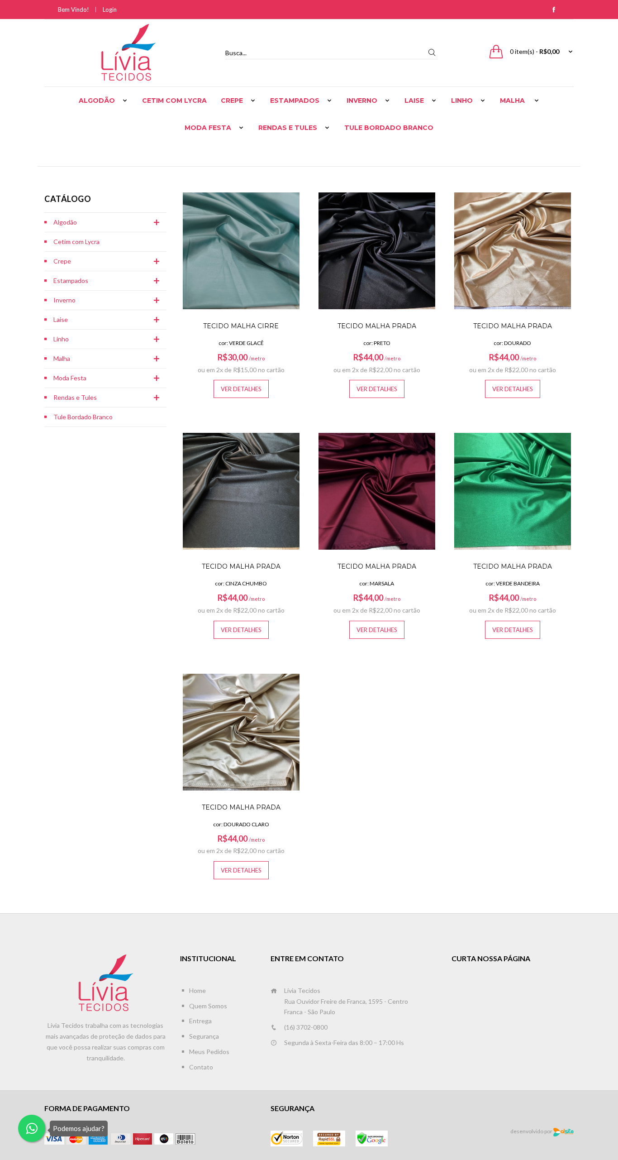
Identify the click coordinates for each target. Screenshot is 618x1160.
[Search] (431, 52)
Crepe (232, 100)
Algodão (97, 100)
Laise (414, 100)
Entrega (200, 1021)
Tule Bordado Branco (388, 128)
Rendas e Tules (287, 128)
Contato (201, 1067)
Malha (513, 100)
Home (197, 990)
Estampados (294, 100)
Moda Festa (208, 128)
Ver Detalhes (241, 389)
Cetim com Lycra (174, 100)
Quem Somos (208, 1006)
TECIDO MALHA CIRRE (241, 326)
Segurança (204, 1036)
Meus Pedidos (209, 1051)
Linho (462, 100)
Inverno (362, 100)
